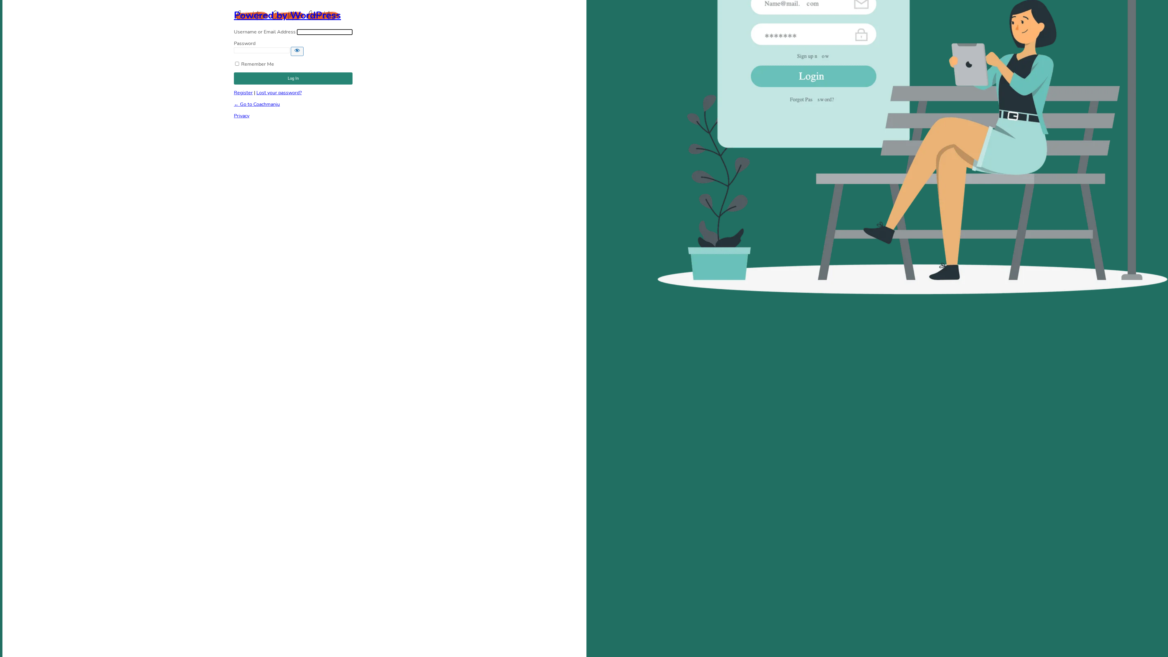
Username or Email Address (265, 32)
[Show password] (297, 51)
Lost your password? (279, 92)
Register (243, 92)
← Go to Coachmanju (257, 104)
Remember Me (257, 64)
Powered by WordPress (287, 15)
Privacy (241, 116)
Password (244, 43)
